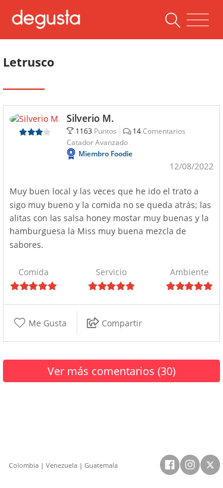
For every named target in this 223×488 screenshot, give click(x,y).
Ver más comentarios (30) (111, 371)
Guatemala (101, 465)
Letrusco (28, 62)
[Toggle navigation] (198, 20)
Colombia (24, 465)
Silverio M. (90, 118)
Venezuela (61, 465)
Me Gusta (46, 323)
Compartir (120, 323)
